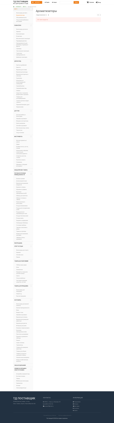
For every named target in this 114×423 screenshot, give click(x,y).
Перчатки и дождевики (22, 334)
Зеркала (18, 31)
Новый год (19, 293)
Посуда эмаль (19, 218)
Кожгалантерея (20, 34)
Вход (99, 2)
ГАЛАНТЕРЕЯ (22, 25)
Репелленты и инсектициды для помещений (20, 82)
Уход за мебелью (20, 278)
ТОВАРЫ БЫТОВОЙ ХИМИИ (22, 261)
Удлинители (19, 383)
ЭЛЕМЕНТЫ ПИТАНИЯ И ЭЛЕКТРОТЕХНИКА (22, 369)
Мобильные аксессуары (22, 380)
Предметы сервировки (22, 220)
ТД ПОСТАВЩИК (20, 1)
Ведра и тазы (19, 312)
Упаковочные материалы (22, 357)
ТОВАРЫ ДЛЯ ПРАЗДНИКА (22, 286)
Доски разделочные (21, 181)
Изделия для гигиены (21, 317)
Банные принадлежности (22, 307)
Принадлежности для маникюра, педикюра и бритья (22, 45)
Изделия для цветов (21, 323)
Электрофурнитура (21, 387)
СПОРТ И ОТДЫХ (22, 246)
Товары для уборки (21, 351)
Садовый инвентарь (21, 88)
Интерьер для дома (21, 325)
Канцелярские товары (20, 170)
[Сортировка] (48, 15)
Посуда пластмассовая (22, 215)
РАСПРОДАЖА (18, 243)
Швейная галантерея (21, 57)
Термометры (19, 345)
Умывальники (19, 107)
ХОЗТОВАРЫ (22, 300)
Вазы (17, 310)
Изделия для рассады (22, 72)
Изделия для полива (21, 69)
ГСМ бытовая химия (21, 265)
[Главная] (13, 6)
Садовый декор (20, 86)
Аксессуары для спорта (22, 250)
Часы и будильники (20, 365)
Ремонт (18, 340)
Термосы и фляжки (21, 231)
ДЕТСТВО (22, 111)
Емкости (18, 67)
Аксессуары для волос (22, 29)
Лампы (18, 378)
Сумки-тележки (20, 342)
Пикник (18, 257)
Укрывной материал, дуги (22, 104)
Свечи (17, 275)
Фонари (18, 385)
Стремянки (19, 162)
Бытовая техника (20, 376)
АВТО (22, 9)
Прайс (47, 2)
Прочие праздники (21, 296)
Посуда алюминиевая (21, 205)
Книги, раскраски (20, 123)
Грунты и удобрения (21, 65)
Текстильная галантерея (22, 51)
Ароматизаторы (20, 15)
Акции (55, 2)
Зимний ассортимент (21, 118)
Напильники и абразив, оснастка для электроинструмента (22, 152)
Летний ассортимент (21, 125)
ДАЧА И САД (22, 61)
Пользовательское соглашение (49, 415)
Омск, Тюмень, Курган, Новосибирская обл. (24, 403)
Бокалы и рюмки (20, 178)
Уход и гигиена (20, 132)
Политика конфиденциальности (64, 415)
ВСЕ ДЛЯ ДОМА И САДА (20, 3)
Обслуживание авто (21, 17)
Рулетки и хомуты (20, 159)
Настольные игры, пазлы (22, 128)
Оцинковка (19, 78)
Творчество (19, 130)
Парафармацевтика (21, 41)
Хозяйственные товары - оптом (21, 401)
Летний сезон (19, 254)
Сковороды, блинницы (22, 222)
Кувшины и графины (21, 189)
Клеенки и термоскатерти (22, 328)
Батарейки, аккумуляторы (23, 374)
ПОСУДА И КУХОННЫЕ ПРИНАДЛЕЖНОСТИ (22, 174)
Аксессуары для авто (21, 13)
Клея (17, 267)
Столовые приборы (21, 225)
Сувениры (18, 48)
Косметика (19, 36)
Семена (18, 90)
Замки (17, 144)
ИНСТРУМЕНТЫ (22, 136)
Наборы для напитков (21, 195)
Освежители (19, 269)
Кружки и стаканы (21, 187)
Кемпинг (18, 252)
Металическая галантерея (23, 38)
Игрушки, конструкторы (22, 121)
